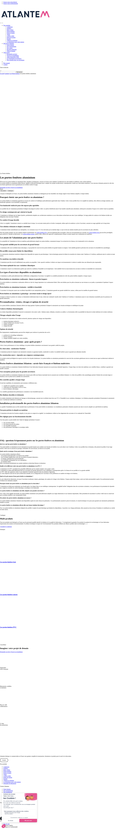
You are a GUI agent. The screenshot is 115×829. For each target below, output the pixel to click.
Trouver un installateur (13, 55)
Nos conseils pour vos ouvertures (15, 60)
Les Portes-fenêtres (15, 73)
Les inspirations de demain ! (14, 58)
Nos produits (6, 25)
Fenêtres (9, 28)
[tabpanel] (57, 351)
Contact (5, 64)
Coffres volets (10, 36)
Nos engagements (11, 46)
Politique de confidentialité (10, 827)
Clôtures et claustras (12, 40)
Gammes (6, 73)
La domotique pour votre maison (15, 42)
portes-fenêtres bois (94, 232)
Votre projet (6, 52)
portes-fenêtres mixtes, (29, 234)
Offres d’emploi (11, 51)
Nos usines (10, 48)
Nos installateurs (7, 792)
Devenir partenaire (12, 49)
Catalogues (10, 27)
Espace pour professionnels (10, 3)
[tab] (3, 191)
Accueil (2, 73)
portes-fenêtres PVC (42, 232)
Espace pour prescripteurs (10, 2)
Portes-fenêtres (11, 31)
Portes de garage (11, 37)
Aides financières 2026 (13, 57)
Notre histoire (10, 45)
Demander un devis (12, 54)
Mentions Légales (8, 825)
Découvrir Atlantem (8, 43)
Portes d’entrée (11, 33)
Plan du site (6, 824)
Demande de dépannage (9, 783)
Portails (9, 39)
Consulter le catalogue (6, 526)
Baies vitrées (10, 30)
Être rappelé (6, 63)
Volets (8, 34)
